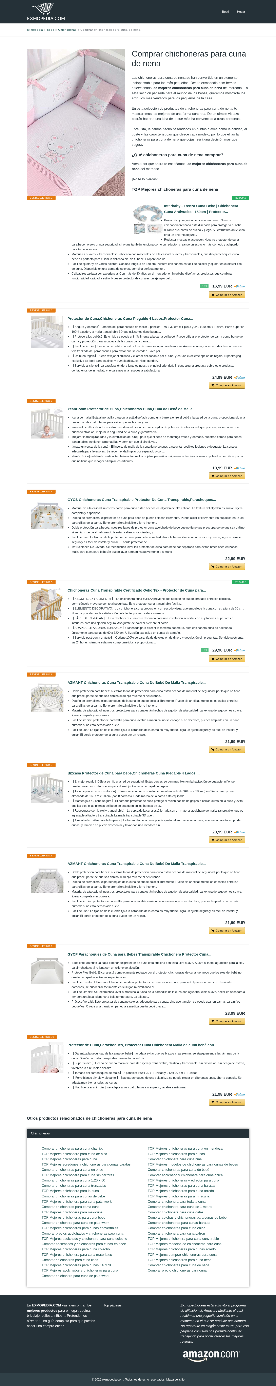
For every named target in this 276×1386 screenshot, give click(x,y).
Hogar (241, 11)
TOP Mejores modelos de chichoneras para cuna (184, 1244)
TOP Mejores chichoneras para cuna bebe (73, 1217)
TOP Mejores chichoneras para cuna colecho (76, 1249)
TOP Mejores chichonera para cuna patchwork (77, 1201)
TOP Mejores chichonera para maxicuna (72, 1212)
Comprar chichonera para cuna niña (175, 1159)
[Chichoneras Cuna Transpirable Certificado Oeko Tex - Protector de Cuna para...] (47, 604)
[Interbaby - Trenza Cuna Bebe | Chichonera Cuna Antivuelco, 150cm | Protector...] (148, 219)
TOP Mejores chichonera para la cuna (70, 1191)
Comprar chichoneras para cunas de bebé (73, 1196)
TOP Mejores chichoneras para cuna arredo (181, 1191)
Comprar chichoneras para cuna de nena (178, 1265)
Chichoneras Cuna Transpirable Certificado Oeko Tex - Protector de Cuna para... (136, 590)
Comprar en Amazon (229, 294)
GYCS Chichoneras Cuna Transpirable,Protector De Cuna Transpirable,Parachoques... (141, 500)
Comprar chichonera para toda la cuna (176, 1201)
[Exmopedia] (46, 12)
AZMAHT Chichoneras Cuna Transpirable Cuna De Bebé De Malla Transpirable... (136, 683)
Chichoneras (67, 29)
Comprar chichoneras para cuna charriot (72, 1148)
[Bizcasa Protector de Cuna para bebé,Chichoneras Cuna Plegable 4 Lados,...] (47, 786)
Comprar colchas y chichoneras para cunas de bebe (187, 1217)
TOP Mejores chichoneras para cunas (176, 1154)
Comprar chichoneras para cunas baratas (179, 1223)
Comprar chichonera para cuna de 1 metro (180, 1207)
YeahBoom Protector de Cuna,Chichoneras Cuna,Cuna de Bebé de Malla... (131, 409)
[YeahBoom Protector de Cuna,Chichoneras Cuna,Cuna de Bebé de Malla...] (47, 422)
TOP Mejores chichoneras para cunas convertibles (80, 1228)
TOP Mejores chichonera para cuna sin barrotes (78, 1175)
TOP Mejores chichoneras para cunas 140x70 (76, 1265)
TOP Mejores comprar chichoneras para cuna (182, 1255)
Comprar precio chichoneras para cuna (177, 1270)
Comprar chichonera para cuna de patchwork (76, 1276)
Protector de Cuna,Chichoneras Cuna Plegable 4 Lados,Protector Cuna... (130, 319)
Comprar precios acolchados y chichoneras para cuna (82, 1233)
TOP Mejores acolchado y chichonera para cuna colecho (84, 1239)
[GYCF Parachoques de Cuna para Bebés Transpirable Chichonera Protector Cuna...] (47, 968)
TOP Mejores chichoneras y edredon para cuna (183, 1180)
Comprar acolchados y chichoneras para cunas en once (84, 1244)
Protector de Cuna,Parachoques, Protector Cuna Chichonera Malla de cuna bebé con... (142, 1045)
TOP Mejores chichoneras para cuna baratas (181, 1186)
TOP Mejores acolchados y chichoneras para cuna (80, 1270)
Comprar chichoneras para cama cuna (70, 1207)
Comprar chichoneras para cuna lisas (70, 1260)
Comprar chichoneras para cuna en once (72, 1170)
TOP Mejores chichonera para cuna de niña (74, 1154)
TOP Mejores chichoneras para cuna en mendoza (185, 1148)
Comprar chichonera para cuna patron (176, 1233)
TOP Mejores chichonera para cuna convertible (183, 1239)
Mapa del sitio (175, 1379)
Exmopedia (35, 29)
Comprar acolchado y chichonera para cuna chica (185, 1175)
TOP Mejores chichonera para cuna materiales (77, 1255)
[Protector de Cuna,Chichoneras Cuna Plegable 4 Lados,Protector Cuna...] (47, 332)
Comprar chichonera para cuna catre (175, 1212)
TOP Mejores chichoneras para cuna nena (179, 1260)
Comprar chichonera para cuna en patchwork (76, 1223)
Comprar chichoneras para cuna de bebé (178, 1170)
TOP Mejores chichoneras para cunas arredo (182, 1249)
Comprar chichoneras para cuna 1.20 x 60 (73, 1180)
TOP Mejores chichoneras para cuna (69, 1159)
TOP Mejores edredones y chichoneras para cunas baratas (86, 1164)
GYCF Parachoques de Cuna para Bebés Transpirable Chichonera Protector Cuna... (139, 954)
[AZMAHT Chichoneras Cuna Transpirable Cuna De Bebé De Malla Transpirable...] (47, 696)
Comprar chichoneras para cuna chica (176, 1228)
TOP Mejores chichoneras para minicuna (178, 1196)
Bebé (225, 11)
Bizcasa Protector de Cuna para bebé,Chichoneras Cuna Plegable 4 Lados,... (133, 773)
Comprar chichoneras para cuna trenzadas (74, 1186)
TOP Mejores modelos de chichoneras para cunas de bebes (193, 1164)
